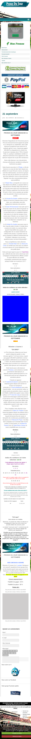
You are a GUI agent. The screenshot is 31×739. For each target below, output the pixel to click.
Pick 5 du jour (5, 56)
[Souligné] (8, 651)
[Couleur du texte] (14, 651)
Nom (3, 632)
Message (5, 648)
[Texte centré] (3, 653)
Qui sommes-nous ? (6, 62)
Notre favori (4, 47)
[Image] (11, 653)
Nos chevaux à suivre (6, 58)
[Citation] (16, 651)
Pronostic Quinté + (6, 54)
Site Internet (6, 643)
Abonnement (4, 49)
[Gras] (3, 651)
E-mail (4, 638)
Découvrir (15, 35)
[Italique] (6, 651)
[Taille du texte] (11, 651)
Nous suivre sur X (6, 664)
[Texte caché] (9, 653)
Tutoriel (3, 60)
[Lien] (6, 653)
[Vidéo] (14, 653)
